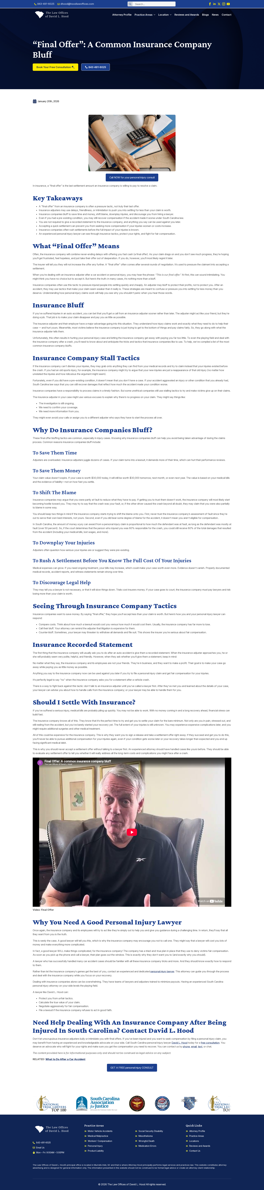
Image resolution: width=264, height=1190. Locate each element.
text (200, 1046)
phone (186, 1046)
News (215, 14)
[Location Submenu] (170, 14)
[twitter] (219, 4)
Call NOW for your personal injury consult (132, 177)
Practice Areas (143, 14)
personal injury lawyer (162, 971)
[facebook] (209, 4)
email (194, 1046)
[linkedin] (214, 4)
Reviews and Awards (186, 14)
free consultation (210, 1042)
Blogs (205, 14)
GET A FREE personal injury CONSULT (132, 1067)
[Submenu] (153, 14)
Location (163, 14)
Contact (226, 14)
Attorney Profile (122, 14)
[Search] (130, 4)
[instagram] (223, 4)
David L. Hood (179, 1042)
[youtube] (228, 4)
